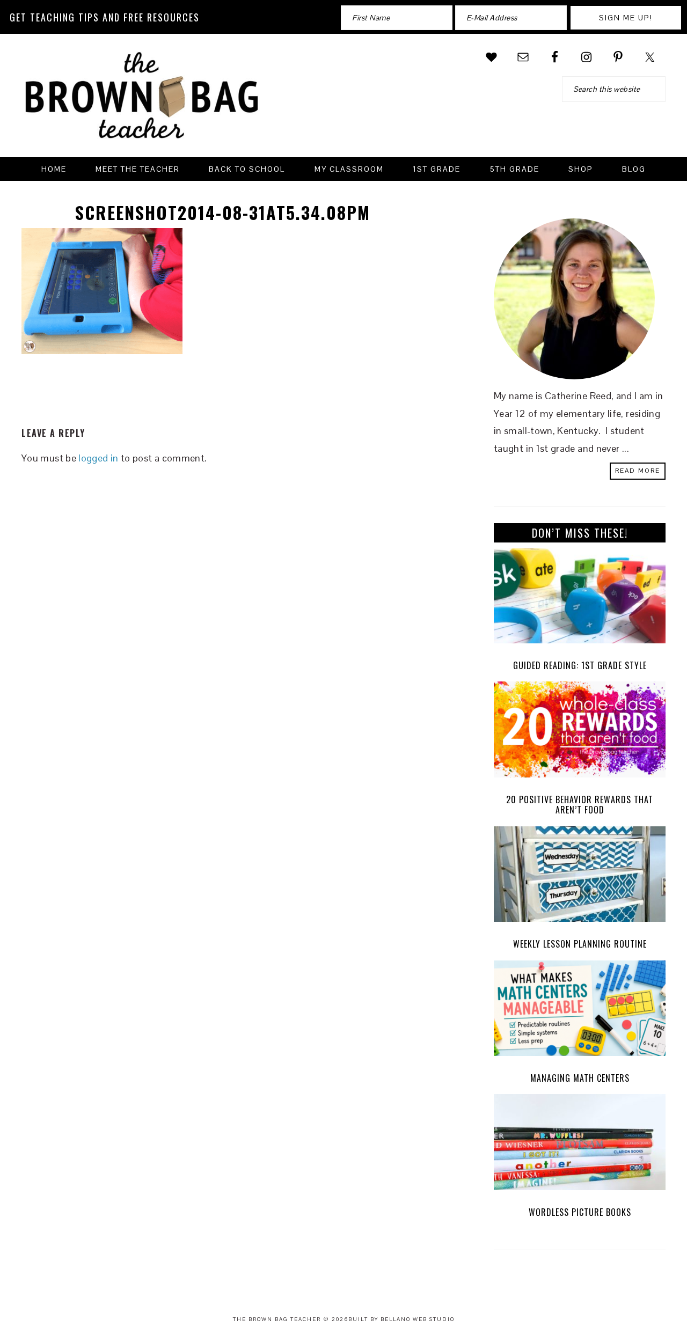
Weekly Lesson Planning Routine (580, 943)
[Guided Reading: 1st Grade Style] (580, 598)
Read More (637, 470)
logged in (98, 458)
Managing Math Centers (580, 1078)
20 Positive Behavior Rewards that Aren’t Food (579, 804)
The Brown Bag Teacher (142, 102)
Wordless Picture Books (580, 1212)
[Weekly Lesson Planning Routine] (580, 877)
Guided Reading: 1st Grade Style (580, 665)
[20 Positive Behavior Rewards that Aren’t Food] (580, 732)
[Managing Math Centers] (580, 1011)
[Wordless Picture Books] (580, 1144)
